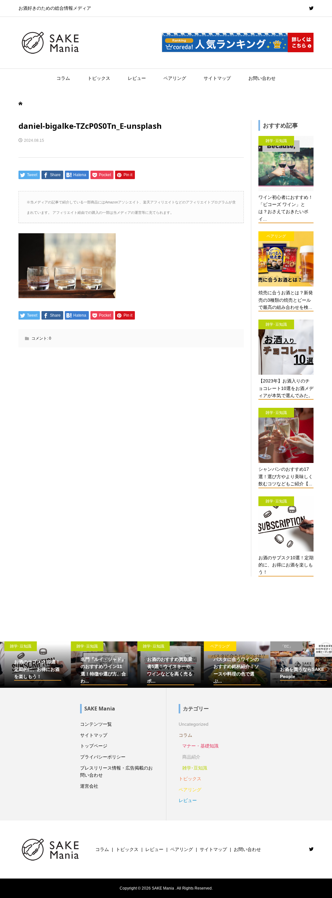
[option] (33, 664)
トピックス (99, 78)
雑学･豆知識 (194, 768)
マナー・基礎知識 (200, 745)
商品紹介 (191, 756)
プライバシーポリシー (102, 756)
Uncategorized (193, 724)
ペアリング (174, 78)
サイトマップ (217, 78)
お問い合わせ (262, 78)
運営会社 (89, 786)
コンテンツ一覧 (96, 724)
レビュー (137, 78)
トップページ (93, 745)
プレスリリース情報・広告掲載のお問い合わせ (116, 771)
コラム (63, 78)
